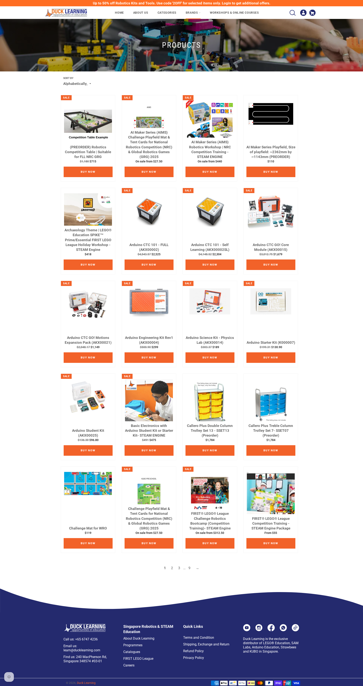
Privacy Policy (193, 658)
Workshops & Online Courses (234, 12)
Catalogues (131, 652)
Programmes (132, 645)
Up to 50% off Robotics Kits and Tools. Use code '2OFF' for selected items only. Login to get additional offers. (181, 3)
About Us (140, 12)
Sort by (68, 78)
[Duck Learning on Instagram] (259, 630)
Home (119, 12)
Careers (128, 665)
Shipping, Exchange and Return (206, 644)
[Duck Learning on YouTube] (246, 630)
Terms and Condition (198, 638)
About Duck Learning (138, 638)
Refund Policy (193, 651)
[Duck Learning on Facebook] (271, 630)
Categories (167, 12)
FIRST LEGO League (138, 659)
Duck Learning (86, 683)
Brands (192, 12)
